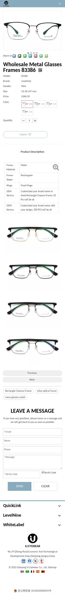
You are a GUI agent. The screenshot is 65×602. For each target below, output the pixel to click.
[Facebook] (29, 561)
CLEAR (45, 486)
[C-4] (25, 112)
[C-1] (25, 104)
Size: (5, 91)
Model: (6, 76)
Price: (6, 96)
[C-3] (49, 104)
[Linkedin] (23, 561)
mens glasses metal (15, 397)
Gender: (7, 86)
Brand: (6, 81)
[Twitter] (35, 561)
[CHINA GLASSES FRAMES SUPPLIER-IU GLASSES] (32, 540)
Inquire (23, 134)
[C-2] (37, 104)
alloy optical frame (47, 391)
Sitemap (52, 567)
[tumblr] (41, 561)
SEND (19, 486)
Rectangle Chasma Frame (18, 391)
